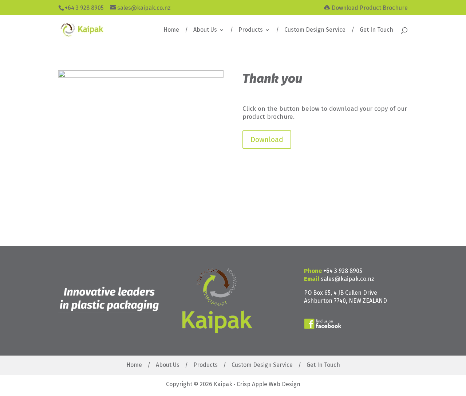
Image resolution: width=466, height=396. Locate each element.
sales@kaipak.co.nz (347, 278)
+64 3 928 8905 (342, 270)
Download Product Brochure (370, 7)
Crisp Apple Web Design (268, 384)
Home (171, 30)
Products (250, 30)
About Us (205, 30)
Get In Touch (376, 30)
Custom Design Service (314, 30)
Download (266, 139)
